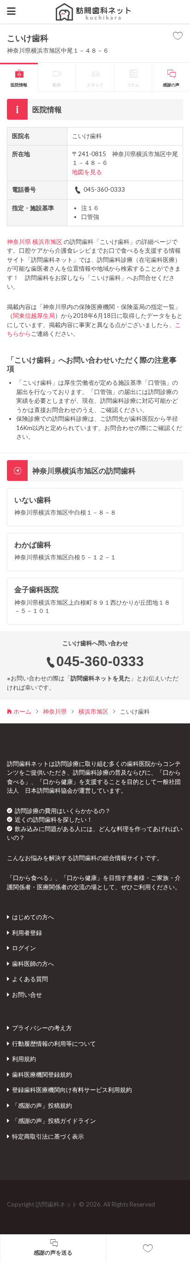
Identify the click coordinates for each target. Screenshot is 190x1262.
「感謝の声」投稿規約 (42, 1105)
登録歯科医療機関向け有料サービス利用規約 (72, 1089)
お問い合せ (27, 994)
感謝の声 (171, 84)
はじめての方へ (33, 917)
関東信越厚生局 (34, 315)
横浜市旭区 (47, 241)
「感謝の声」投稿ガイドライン (54, 1120)
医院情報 (19, 84)
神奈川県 (19, 241)
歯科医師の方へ (33, 963)
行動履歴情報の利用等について (54, 1043)
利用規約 (24, 1058)
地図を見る (87, 172)
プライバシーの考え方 (42, 1027)
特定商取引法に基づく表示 (48, 1136)
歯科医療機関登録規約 (42, 1074)
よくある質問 (30, 979)
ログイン (24, 948)
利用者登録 (27, 932)
